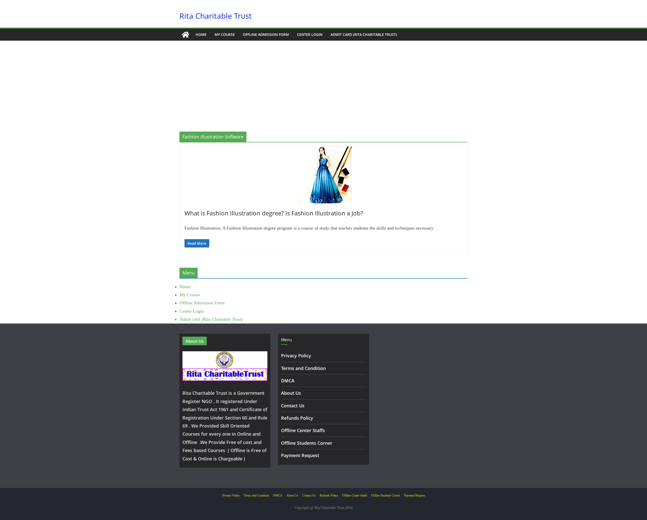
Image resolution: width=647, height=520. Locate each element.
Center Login (309, 34)
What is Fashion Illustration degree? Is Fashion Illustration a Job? (273, 213)
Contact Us (293, 406)
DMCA (287, 381)
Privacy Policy (296, 356)
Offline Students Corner (306, 443)
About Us (291, 393)
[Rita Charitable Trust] (185, 35)
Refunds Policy (297, 418)
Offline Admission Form (266, 34)
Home (201, 34)
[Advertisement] (323, 93)
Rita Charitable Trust (215, 16)
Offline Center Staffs (303, 430)
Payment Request (300, 455)
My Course (225, 34)
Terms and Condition (303, 368)
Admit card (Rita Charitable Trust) (364, 34)
